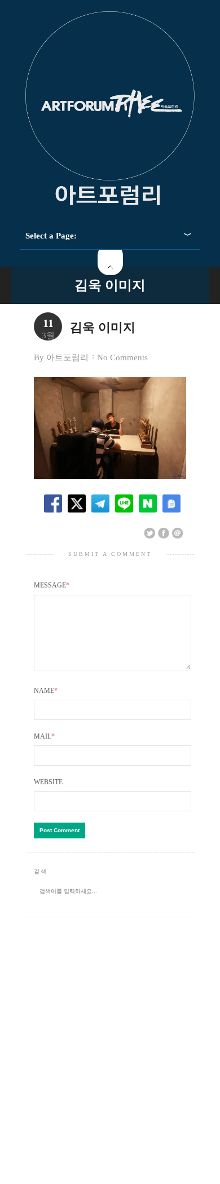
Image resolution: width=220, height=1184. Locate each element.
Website (48, 782)
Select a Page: (51, 235)
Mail (44, 736)
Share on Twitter (149, 533)
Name (46, 691)
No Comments (122, 357)
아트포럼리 (67, 357)
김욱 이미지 (110, 285)
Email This (177, 533)
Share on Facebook (163, 533)
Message (51, 585)
